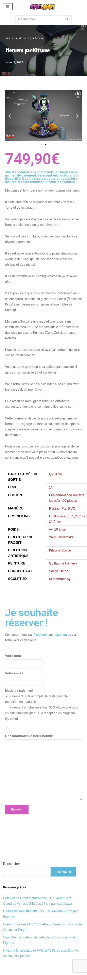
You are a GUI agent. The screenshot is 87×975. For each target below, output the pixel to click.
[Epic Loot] (43, 7)
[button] (9, 115)
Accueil (10, 38)
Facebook (41, 635)
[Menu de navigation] (8, 6)
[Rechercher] (67, 19)
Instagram (60, 635)
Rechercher (11, 864)
